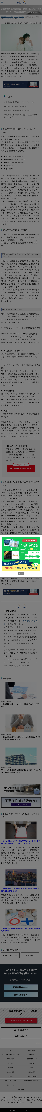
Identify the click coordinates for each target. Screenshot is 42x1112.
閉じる (21, 573)
